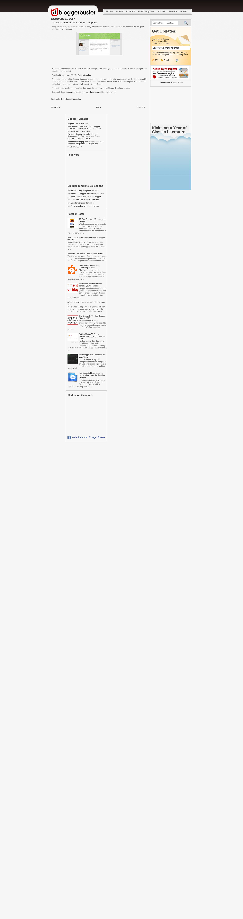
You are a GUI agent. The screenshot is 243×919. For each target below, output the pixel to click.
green (113, 92)
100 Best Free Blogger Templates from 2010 (86, 194)
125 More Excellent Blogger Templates (83, 206)
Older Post (141, 107)
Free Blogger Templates (71, 99)
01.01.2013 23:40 (75, 147)
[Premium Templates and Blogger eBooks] (170, 79)
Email (166, 60)
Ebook (161, 11)
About (119, 11)
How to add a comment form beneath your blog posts (90, 285)
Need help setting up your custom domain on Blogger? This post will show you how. (86, 143)
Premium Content (178, 11)
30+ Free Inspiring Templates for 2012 (83, 190)
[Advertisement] (99, 61)
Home (109, 11)
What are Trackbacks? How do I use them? (85, 254)
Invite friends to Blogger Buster (88, 437)
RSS (157, 60)
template (105, 92)
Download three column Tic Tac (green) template (71, 75)
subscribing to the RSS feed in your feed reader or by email (170, 53)
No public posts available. (78, 123)
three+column (95, 92)
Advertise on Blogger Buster (171, 83)
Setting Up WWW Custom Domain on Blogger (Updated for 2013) (92, 336)
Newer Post (56, 107)
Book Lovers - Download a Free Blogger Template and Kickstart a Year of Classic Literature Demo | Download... (84, 128)
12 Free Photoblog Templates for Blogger (84, 197)
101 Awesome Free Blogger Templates (83, 200)
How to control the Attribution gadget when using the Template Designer (92, 375)
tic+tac (85, 92)
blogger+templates (73, 92)
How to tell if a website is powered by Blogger (89, 266)
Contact (130, 11)
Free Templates (146, 11)
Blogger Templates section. (119, 88)
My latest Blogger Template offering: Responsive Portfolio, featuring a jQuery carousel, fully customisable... (84, 136)
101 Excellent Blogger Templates (81, 203)
